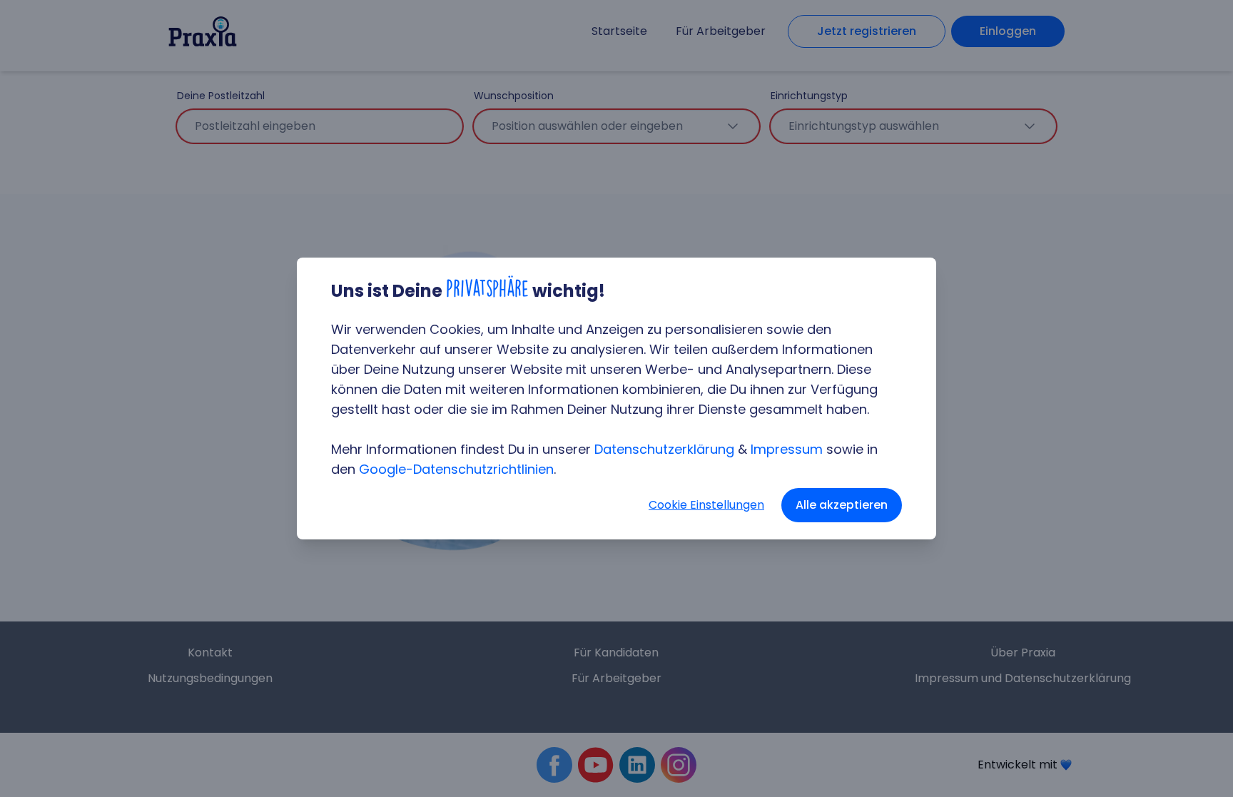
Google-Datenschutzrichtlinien (456, 469)
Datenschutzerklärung (664, 449)
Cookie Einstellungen (706, 505)
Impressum (787, 449)
